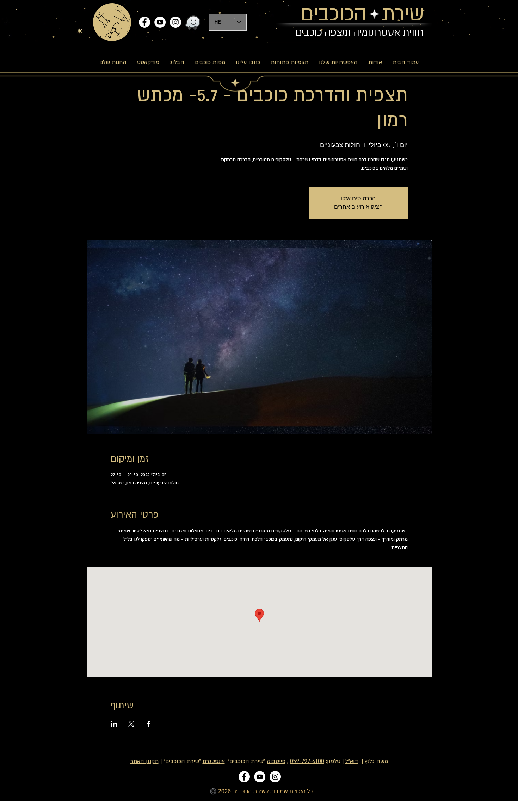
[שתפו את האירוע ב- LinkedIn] (114, 724)
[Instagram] (175, 22)
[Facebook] (144, 22)
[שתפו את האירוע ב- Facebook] (148, 724)
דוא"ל (351, 761)
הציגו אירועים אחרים (358, 207)
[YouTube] (160, 22)
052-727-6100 (307, 761)
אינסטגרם (214, 761)
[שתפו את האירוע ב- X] (131, 724)
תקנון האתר (144, 761)
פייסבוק (276, 761)
